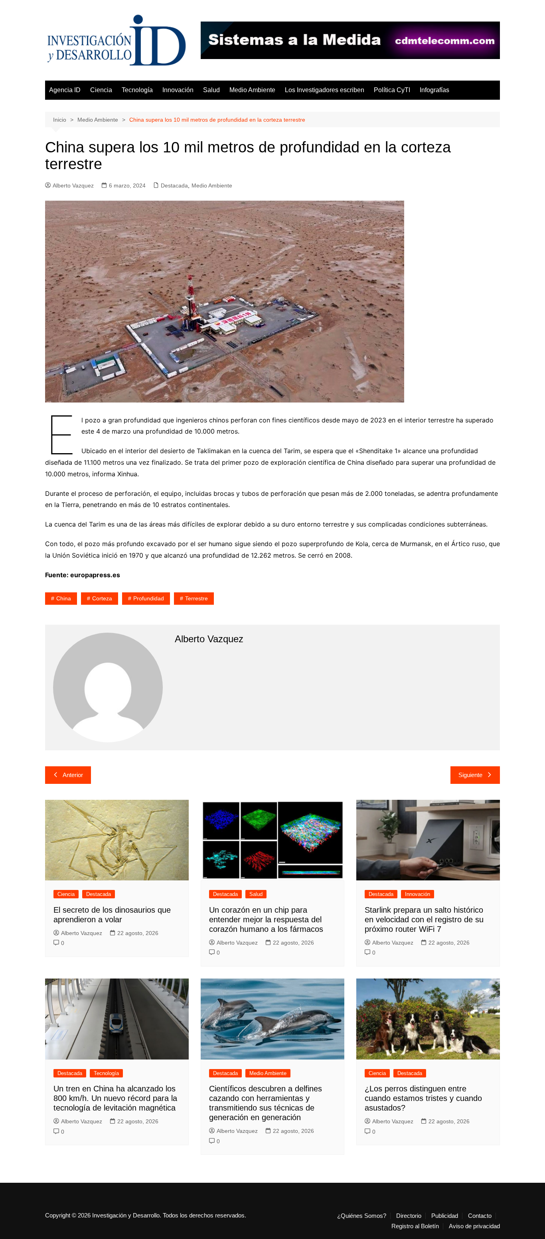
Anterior (73, 774)
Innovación (178, 90)
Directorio (408, 1216)
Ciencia (101, 90)
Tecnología (137, 90)
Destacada (174, 185)
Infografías (434, 90)
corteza (102, 598)
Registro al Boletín (415, 1226)
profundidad (148, 598)
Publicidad (444, 1216)
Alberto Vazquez (73, 185)
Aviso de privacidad (474, 1226)
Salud (211, 90)
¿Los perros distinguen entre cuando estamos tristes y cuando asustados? (423, 1098)
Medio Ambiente (252, 90)
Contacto (480, 1216)
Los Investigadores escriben (324, 90)
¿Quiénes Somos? (361, 1216)
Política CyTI (392, 90)
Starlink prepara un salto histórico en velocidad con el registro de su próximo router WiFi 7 (424, 919)
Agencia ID (65, 90)
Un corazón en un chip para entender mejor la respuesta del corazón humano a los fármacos (266, 919)
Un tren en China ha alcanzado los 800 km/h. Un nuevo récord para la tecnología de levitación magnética (115, 1098)
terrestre (196, 598)
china (63, 598)
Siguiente (470, 774)
